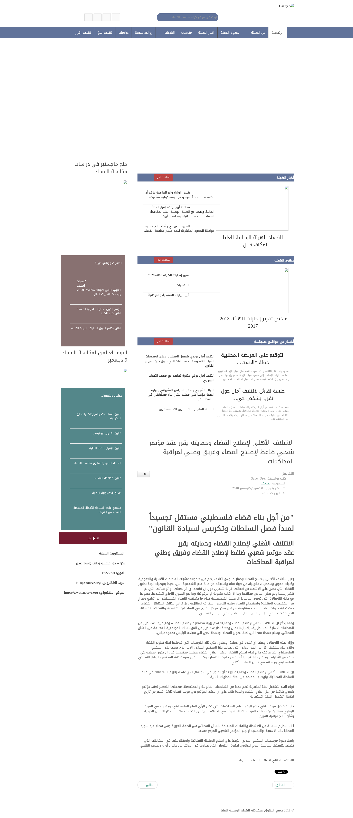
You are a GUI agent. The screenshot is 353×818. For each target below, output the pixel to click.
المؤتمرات (182, 285)
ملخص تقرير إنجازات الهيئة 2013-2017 (253, 322)
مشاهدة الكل (163, 177)
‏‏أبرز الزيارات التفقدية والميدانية (168, 295)
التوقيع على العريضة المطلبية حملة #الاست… (253, 358)
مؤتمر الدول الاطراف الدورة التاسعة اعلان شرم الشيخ (99, 311)
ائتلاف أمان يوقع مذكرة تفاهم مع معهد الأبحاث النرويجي (181, 378)
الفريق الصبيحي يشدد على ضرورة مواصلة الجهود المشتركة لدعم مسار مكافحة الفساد (179, 228)
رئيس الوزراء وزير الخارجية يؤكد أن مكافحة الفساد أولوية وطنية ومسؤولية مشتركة (179, 195)
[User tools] (143, 474)
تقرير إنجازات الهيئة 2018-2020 (168, 275)
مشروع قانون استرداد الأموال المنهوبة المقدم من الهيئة (97, 510)
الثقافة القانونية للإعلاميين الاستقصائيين (186, 409)
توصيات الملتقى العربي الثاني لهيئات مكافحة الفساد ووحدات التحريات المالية (98, 288)
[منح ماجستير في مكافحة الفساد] (96, 216)
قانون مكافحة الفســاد (107, 478)
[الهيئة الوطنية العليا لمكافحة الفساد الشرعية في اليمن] (116, 17)
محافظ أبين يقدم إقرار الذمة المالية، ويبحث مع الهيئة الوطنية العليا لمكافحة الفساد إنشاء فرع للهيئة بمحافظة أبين (182, 211)
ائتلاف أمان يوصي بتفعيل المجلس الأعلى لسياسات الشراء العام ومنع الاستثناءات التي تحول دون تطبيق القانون (179, 361)
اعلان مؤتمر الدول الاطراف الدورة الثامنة (96, 328)
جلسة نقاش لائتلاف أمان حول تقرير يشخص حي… (253, 394)
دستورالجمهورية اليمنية (106, 493)
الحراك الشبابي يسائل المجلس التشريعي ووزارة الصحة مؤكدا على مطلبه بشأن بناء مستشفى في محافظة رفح (181, 394)
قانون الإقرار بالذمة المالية (105, 448)
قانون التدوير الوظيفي (107, 433)
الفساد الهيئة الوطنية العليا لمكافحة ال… (253, 241)
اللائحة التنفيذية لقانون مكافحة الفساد (97, 463)
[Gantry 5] (274, 7)
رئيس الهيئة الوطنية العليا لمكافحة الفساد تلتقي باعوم (218, 121)
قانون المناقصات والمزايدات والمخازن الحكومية (98, 416)
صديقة (265, 483)
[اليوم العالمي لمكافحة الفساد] (96, 371)
